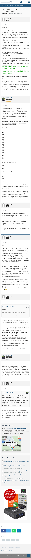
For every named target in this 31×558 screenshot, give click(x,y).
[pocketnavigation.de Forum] (6, 2)
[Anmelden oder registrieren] (25, 2)
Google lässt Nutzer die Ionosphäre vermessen (16, 461)
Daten (12, 540)
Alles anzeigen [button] (15, 315)
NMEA (17, 540)
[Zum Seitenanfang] (28, 555)
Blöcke (7, 540)
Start (3, 540)
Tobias (5, 463)
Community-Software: (15, 555)
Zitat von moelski (8, 306)
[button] (29, 2)
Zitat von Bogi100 (8, 392)
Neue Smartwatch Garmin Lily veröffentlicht (16, 471)
